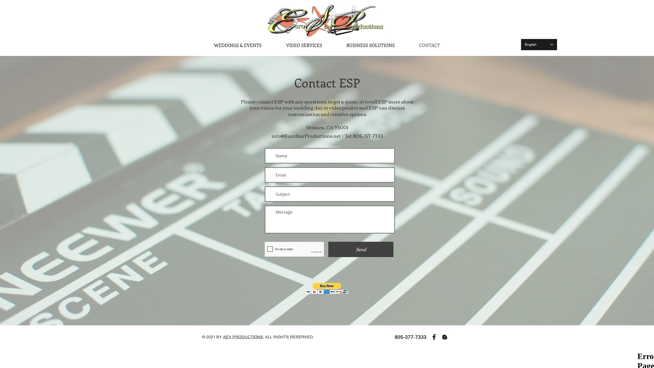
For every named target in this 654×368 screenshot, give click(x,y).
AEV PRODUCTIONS (243, 337)
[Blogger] (445, 337)
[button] (327, 288)
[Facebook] (434, 337)
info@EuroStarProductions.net (306, 135)
